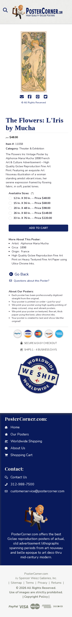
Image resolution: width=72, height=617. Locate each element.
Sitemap (16, 583)
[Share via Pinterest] (37, 96)
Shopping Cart (21, 455)
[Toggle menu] (5, 10)
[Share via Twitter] (45, 96)
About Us (18, 448)
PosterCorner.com (36, 574)
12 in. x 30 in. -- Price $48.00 (32, 198)
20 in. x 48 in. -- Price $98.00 (32, 208)
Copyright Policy (36, 597)
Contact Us (19, 477)
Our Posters (20, 434)
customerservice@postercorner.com (37, 491)
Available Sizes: (21, 193)
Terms (30, 583)
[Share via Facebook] (29, 96)
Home (15, 427)
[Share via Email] (21, 96)
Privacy (42, 583)
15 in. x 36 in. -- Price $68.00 (32, 203)
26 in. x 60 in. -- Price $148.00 (33, 213)
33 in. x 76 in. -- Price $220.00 (33, 218)
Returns (56, 583)
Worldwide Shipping (26, 441)
